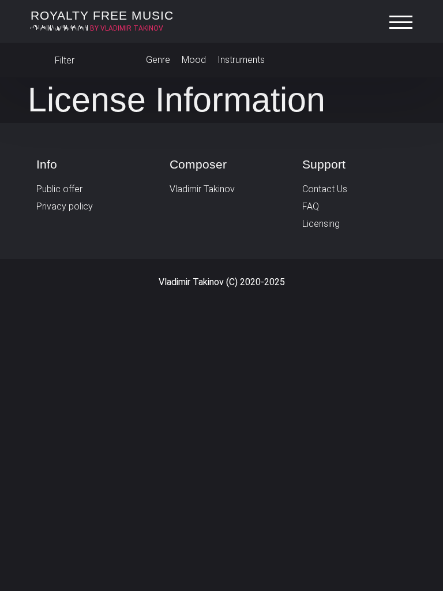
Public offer (59, 189)
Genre (158, 59)
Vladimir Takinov (202, 189)
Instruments (241, 59)
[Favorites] (400, 60)
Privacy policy (64, 206)
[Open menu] (403, 22)
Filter (63, 60)
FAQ (310, 206)
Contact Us (324, 189)
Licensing (321, 223)
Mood (194, 59)
